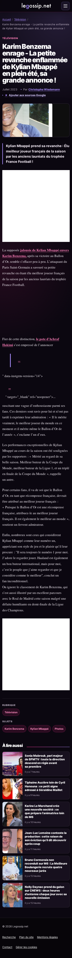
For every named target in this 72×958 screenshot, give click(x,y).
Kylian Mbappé (39, 728)
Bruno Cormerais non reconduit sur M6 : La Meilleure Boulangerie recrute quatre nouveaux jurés (46, 865)
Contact (7, 947)
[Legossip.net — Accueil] (36, 6)
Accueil (6, 19)
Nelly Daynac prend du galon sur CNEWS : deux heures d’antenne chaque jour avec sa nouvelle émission (46, 892)
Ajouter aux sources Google (27, 95)
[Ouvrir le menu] (65, 6)
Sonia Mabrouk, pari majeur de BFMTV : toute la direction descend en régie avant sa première (45, 761)
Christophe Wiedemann (44, 89)
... (19, 360)
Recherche (9, 937)
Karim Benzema (14, 728)
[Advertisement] (36, 206)
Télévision (20, 19)
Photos (59, 728)
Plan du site (26, 937)
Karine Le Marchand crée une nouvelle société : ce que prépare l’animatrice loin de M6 (44, 811)
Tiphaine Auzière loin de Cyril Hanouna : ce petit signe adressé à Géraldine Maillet (45, 786)
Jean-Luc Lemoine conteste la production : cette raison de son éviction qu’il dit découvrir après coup (46, 838)
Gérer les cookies (26, 947)
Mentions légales (47, 937)
